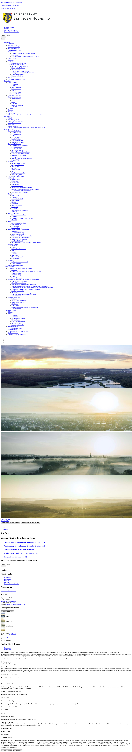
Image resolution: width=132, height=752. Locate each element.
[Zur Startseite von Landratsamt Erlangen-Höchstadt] (27, 24)
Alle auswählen (17, 750)
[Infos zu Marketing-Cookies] (15, 664)
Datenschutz (7, 579)
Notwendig (6, 662)
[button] (7, 42)
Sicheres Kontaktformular (11, 584)
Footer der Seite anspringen (8, 8)
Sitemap (6, 580)
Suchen (3, 35)
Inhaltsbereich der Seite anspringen (10, 5)
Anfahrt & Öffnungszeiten (8, 591)
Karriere (6, 582)
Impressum (7, 577)
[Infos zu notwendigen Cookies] (10, 662)
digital (12, 634)
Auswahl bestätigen (6, 750)
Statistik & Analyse (8, 664)
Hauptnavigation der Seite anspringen (11, 2)
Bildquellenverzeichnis (7, 611)
